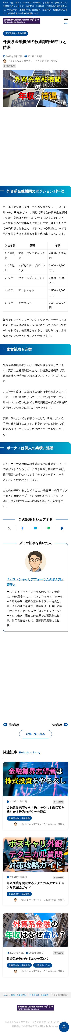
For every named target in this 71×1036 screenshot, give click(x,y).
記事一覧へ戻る (35, 734)
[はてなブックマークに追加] (35, 528)
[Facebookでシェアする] (22, 528)
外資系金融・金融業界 (15, 33)
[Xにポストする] (9, 528)
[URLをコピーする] (61, 528)
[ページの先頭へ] (64, 1027)
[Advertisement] (35, 144)
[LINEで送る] (48, 528)
